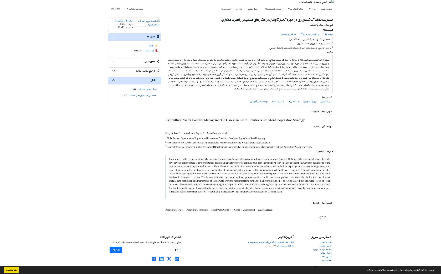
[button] (365, 270)
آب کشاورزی (325, 101)
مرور (313, 9)
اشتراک (116, 249)
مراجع (322, 216)
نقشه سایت (326, 260)
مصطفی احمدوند (288, 34)
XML (151, 45)
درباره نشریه (325, 245)
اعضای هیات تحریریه (322, 249)
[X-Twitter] (169, 260)
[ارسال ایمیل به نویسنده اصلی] (302, 33)
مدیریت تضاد (278, 101)
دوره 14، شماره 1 (124, 20)
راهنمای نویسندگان (273, 9)
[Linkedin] (177, 260)
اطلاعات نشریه (296, 9)
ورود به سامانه (136, 9)
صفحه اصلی (326, 9)
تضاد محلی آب (293, 101)
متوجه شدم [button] (11, 270)
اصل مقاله (144, 50)
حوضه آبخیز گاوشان (259, 101)
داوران (239, 9)
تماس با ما (225, 9)
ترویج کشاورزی (310, 101)
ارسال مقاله (253, 9)
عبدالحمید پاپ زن (311, 34)
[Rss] (153, 260)
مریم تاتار (328, 34)
